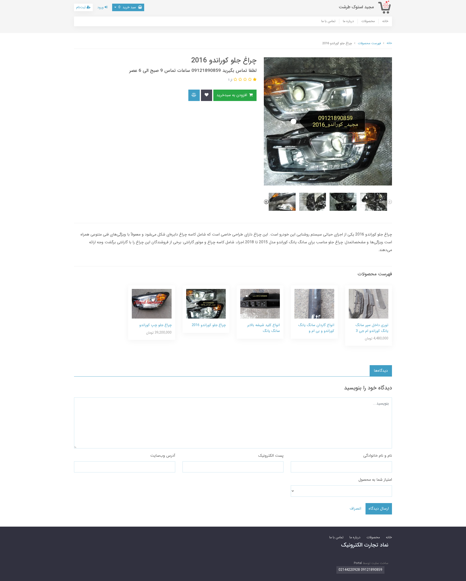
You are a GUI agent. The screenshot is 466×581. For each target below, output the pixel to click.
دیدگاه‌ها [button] (381, 371)
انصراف (355, 508)
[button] (254, 80)
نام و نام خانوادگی (377, 456)
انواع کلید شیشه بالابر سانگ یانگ (263, 328)
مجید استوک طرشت (356, 7)
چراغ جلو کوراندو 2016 (209, 325)
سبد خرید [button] (127, 7)
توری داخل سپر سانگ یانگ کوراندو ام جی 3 (372, 328)
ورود (101, 7)
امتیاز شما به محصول (375, 480)
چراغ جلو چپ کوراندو (155, 325)
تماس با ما (328, 21)
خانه (385, 21)
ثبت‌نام (81, 7)
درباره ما (348, 21)
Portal (358, 563)
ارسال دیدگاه (379, 508)
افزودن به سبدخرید (232, 95)
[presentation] (389, 201)
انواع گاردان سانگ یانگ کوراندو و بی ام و (316, 328)
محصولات (368, 21)
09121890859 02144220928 (360, 570)
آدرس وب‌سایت (162, 456)
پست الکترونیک (270, 456)
